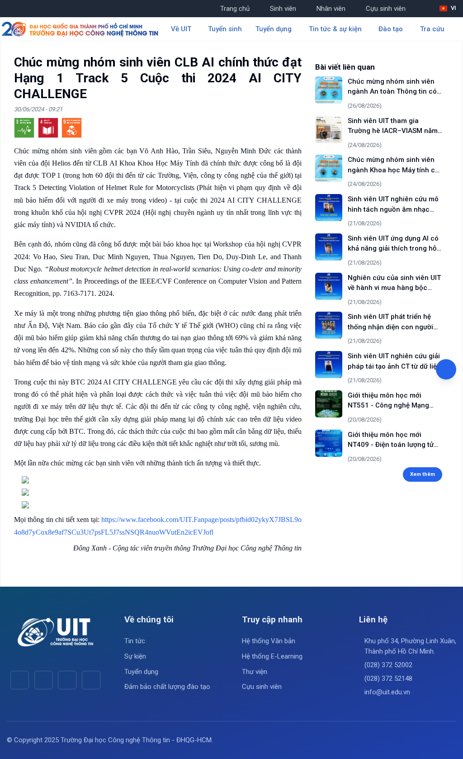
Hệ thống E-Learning (272, 656)
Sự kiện (135, 656)
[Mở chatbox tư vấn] (446, 369)
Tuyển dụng (141, 672)
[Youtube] (43, 680)
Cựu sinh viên (386, 9)
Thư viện (254, 672)
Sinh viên (283, 9)
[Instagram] (67, 680)
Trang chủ (235, 9)
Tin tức (134, 641)
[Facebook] (19, 680)
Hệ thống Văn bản (268, 641)
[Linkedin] (91, 680)
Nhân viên (331, 9)
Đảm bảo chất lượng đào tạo (167, 687)
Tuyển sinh (225, 29)
